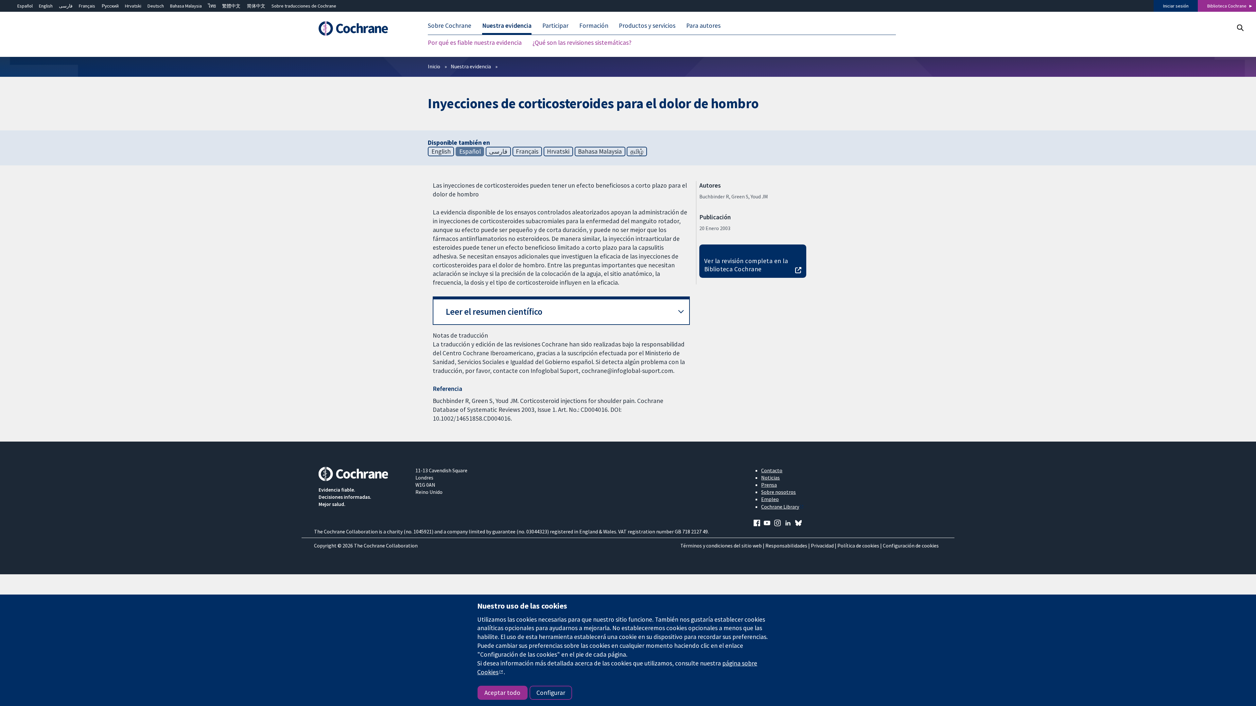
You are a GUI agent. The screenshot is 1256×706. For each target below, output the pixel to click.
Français (87, 6)
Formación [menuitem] (593, 25)
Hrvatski (133, 6)
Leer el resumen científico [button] (494, 311)
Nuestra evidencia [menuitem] (507, 25)
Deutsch (156, 6)
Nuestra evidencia (471, 66)
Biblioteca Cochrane (1227, 6)
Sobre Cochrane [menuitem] (449, 25)
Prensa (769, 484)
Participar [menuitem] (555, 25)
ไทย (212, 6)
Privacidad (822, 545)
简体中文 (256, 6)
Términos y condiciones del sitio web (721, 545)
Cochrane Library (780, 506)
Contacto (771, 470)
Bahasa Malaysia (186, 6)
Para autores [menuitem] (703, 25)
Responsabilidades (786, 545)
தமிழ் (636, 151)
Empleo (770, 499)
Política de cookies (858, 545)
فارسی (66, 6)
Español (25, 6)
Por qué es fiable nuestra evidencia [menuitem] (475, 42)
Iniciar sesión (1176, 6)
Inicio (434, 66)
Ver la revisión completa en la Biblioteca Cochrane (746, 265)
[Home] (362, 28)
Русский (110, 6)
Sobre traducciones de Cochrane (303, 6)
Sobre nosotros (778, 492)
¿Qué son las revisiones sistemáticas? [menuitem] (582, 42)
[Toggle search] (1240, 28)
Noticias (770, 477)
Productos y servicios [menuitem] (647, 25)
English (46, 6)
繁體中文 (231, 6)
